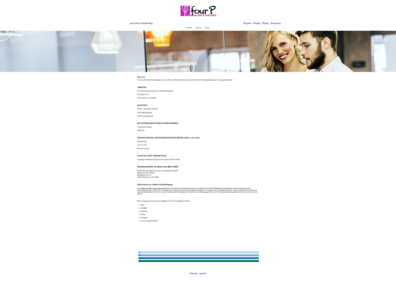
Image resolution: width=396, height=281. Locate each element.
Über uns (199, 28)
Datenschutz (194, 273)
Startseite (189, 28)
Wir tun (207, 28)
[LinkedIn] (139, 258)
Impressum (202, 273)
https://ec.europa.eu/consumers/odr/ (152, 188)
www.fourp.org (148, 116)
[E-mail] (139, 252)
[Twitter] (139, 255)
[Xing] (139, 261)
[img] (198, 11)
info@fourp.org (147, 112)
